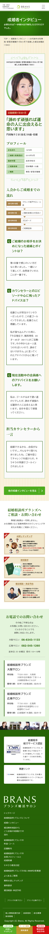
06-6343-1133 (31, 639)
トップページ (9, 813)
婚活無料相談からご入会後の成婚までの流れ (14, 831)
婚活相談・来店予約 (12, 890)
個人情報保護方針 (12, 913)
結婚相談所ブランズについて (17, 817)
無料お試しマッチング (13, 880)
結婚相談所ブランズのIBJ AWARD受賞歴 (22, 870)
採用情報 (9, 916)
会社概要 (37, 913)
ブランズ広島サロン (34, 900)
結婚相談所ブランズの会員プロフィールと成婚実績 (14, 857)
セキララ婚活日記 (11, 865)
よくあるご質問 (11, 875)
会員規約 (27, 913)
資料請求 (8, 885)
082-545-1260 (31, 645)
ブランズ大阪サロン (14, 900)
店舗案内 (8, 848)
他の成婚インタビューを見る (22, 490)
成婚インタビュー (11, 822)
